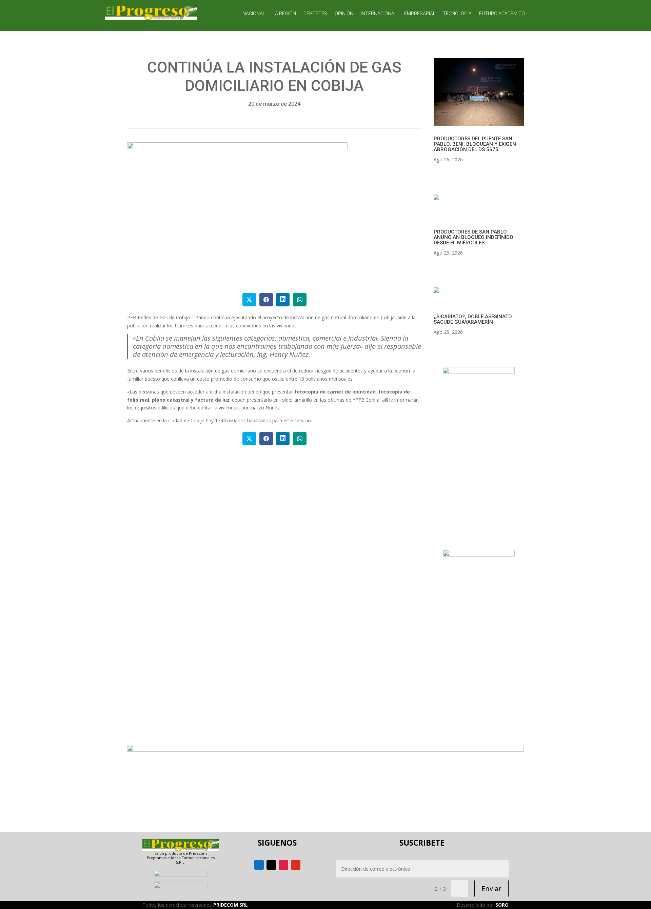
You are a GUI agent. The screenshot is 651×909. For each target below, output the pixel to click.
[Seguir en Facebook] (259, 865)
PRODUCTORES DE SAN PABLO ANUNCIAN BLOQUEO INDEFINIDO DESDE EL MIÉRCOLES (473, 237)
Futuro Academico (502, 13)
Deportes (315, 13)
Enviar (491, 888)
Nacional (253, 13)
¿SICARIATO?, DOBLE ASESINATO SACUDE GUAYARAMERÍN (473, 319)
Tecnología (457, 13)
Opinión (344, 13)
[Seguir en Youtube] (295, 865)
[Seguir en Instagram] (283, 865)
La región (284, 13)
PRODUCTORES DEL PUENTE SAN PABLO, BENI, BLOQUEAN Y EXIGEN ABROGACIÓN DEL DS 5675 (475, 144)
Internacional (379, 13)
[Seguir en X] (271, 865)
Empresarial (419, 13)
